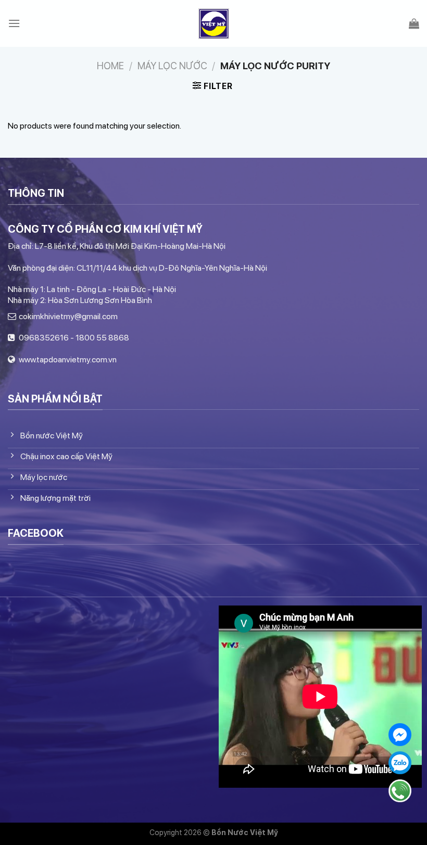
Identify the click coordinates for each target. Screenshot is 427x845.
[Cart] (414, 23)
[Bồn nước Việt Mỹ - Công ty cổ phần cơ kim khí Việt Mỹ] (213, 23)
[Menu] (14, 23)
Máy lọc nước (172, 65)
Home (110, 65)
